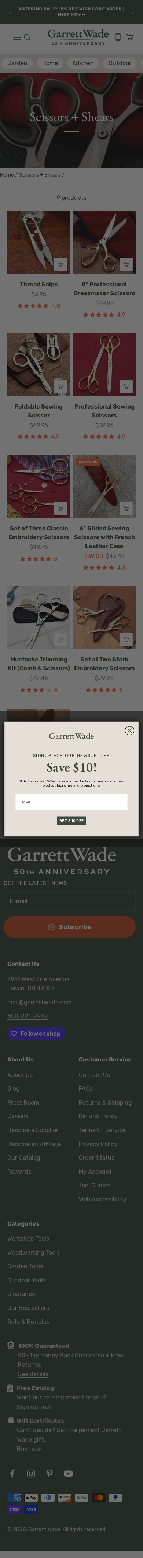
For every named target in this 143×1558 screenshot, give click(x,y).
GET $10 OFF (71, 821)
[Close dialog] (129, 730)
